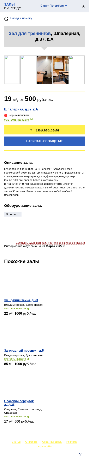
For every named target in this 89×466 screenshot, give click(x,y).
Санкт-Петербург (52, 5)
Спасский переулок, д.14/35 (19, 402)
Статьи (16, 442)
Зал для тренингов (30, 33)
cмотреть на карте (15, 308)
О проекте (31, 442)
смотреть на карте (16, 119)
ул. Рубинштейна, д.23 (21, 300)
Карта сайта (45, 446)
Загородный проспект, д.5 (24, 350)
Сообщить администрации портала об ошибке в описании (50, 242)
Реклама (71, 442)
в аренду (12, 6)
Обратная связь (52, 442)
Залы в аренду (75, 459)
